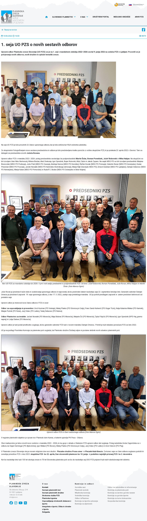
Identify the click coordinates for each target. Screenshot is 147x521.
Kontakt (45, 487)
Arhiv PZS (139, 17)
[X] (25, 503)
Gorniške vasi (80, 487)
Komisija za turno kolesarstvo (119, 498)
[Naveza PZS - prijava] (119, 5)
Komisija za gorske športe (118, 496)
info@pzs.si (13, 497)
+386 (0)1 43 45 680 (15, 495)
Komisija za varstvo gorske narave (121, 493)
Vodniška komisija (82, 496)
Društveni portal (101, 17)
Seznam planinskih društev (53, 493)
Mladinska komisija (82, 493)
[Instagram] (15, 503)
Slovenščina (138, 5)
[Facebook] (11, 503)
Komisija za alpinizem (83, 504)
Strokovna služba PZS (51, 496)
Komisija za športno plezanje (86, 501)
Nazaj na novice (10, 30)
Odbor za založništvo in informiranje (122, 487)
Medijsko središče (122, 17)
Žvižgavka (46, 512)
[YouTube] (21, 503)
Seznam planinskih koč (51, 490)
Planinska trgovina (49, 498)
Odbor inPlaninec (82, 498)
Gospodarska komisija (116, 501)
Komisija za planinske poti (118, 490)
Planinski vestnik (81, 490)
